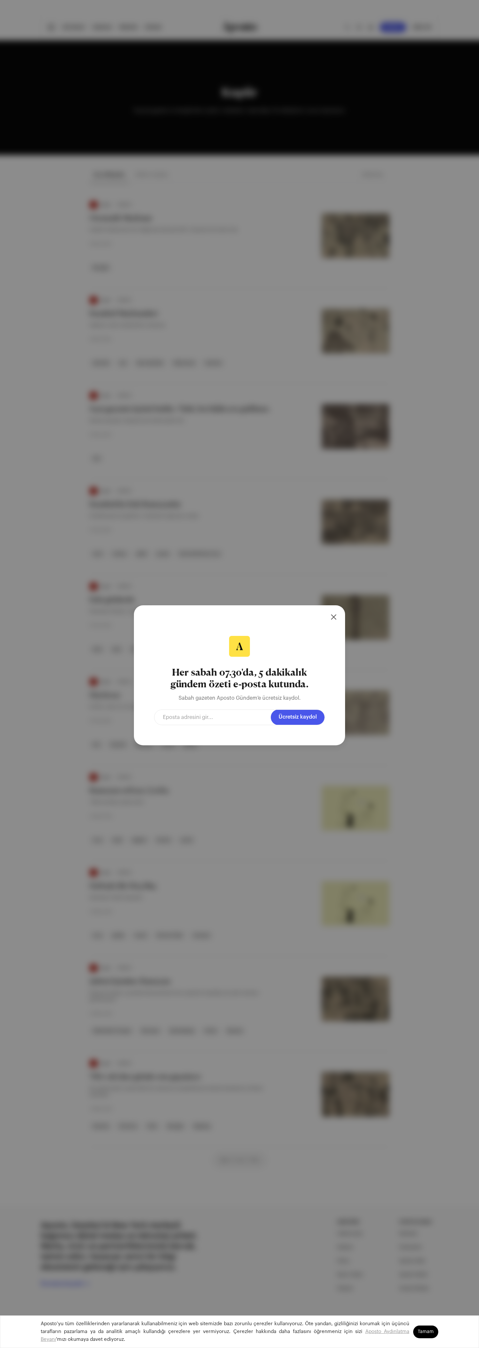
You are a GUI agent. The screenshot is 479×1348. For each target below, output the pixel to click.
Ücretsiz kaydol (298, 717)
